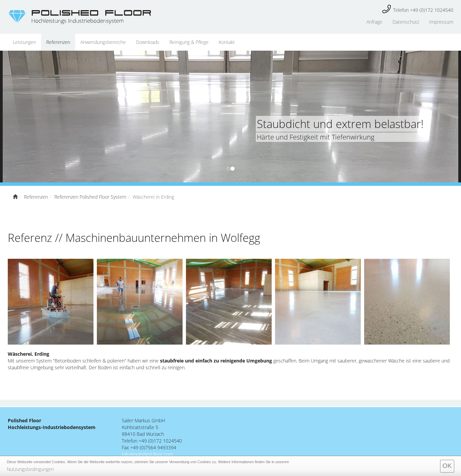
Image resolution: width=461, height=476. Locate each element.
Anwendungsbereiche (103, 42)
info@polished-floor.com (147, 454)
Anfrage (374, 22)
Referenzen (58, 42)
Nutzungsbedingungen (30, 469)
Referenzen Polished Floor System (90, 197)
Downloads (147, 42)
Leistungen (24, 42)
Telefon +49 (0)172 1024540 (423, 10)
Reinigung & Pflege (189, 42)
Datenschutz (405, 22)
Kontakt (227, 42)
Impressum (441, 22)
